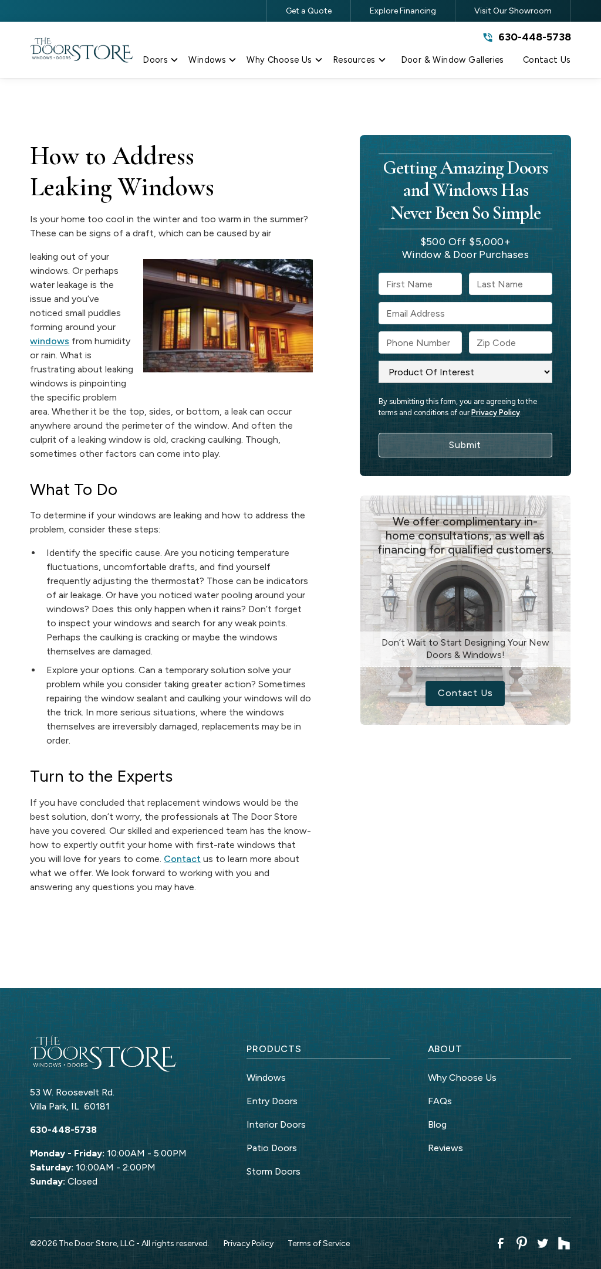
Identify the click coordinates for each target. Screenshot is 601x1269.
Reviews (445, 1147)
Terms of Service (319, 1243)
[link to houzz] (564, 1243)
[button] (161, 62)
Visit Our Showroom (513, 11)
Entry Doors (272, 1101)
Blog (437, 1124)
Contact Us (465, 692)
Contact (182, 858)
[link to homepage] (81, 50)
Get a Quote (309, 11)
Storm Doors (273, 1171)
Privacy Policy (495, 412)
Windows (266, 1077)
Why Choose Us (462, 1077)
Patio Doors (272, 1147)
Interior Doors (276, 1124)
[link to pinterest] (522, 1243)
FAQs (440, 1101)
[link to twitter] (543, 1243)
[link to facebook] (501, 1243)
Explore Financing (403, 11)
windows (49, 341)
